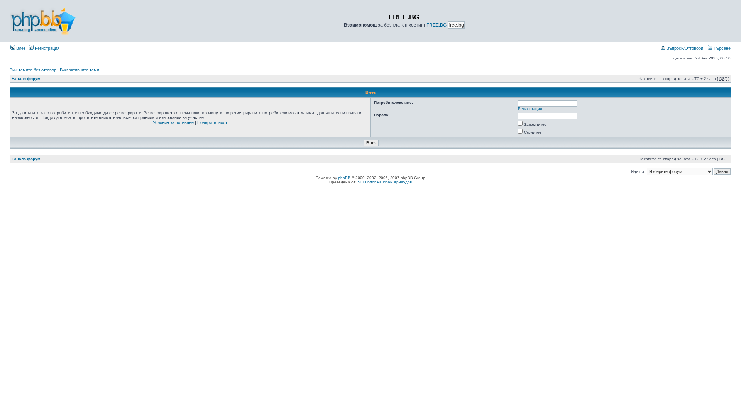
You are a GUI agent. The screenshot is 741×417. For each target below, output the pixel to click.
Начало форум (26, 78)
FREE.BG (436, 25)
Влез (20, 48)
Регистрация (46, 48)
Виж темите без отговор (33, 70)
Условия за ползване (173, 122)
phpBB (344, 178)
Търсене (721, 48)
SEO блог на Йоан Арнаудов (385, 182)
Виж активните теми (79, 70)
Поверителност (212, 122)
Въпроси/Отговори (684, 48)
